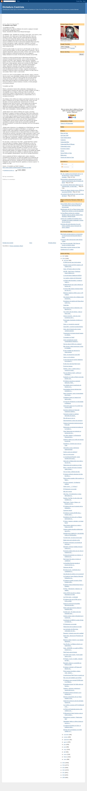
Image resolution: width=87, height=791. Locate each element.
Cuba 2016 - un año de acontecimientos (73, 326)
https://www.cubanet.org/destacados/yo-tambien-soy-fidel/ (17, 167)
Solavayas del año (67, 567)
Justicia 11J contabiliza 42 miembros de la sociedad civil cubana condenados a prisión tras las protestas (72, 220)
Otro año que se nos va (69, 418)
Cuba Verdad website (66, 137)
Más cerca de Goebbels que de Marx (72, 677)
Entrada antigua (52, 242)
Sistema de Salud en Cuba (67, 157)
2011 (63, 772)
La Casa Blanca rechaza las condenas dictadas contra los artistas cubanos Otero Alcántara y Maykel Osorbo (72, 215)
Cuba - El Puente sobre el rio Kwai (71, 269)
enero (65, 759)
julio (65, 744)
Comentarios (66, 167)
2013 (63, 767)
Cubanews (63, 139)
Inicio (30, 242)
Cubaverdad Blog (65, 142)
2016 (63, 258)
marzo (65, 754)
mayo (65, 749)
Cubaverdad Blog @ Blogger (68, 144)
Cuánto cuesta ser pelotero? (70, 452)
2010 (63, 775)
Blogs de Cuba (64, 133)
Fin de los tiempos (67, 366)
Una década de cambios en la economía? (73, 574)
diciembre (66, 260)
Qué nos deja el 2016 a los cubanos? (72, 344)
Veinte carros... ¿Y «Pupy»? (70, 486)
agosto (65, 742)
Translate (72, 48)
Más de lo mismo (67, 491)
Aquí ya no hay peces (68, 454)
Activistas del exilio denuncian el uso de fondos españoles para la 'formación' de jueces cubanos (71, 226)
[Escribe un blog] (20, 170)
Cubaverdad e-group (65, 146)
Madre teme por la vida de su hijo (71, 540)
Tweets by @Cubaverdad (67, 123)
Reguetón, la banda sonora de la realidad (73, 633)
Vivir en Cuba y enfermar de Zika (71, 471)
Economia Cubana (65, 148)
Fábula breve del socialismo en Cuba (72, 465)
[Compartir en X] (21, 170)
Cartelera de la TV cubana (67, 249)
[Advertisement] (43, 17)
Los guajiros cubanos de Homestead (72, 278)
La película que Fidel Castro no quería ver (73, 675)
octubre (66, 737)
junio (65, 747)
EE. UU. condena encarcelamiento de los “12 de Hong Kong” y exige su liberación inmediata (72, 175)
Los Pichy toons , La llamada (70, 597)
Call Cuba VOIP (64, 135)
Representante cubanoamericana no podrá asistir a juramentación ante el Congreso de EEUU (72, 181)
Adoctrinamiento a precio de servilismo (72, 420)
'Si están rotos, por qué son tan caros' (72, 537)
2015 (63, 762)
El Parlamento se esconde (69, 489)
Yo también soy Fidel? (68, 337)
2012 (63, 770)
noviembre (66, 734)
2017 (63, 256)
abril (65, 752)
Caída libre (66, 305)
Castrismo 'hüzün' (67, 510)
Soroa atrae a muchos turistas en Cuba (70, 247)
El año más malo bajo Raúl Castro (71, 363)
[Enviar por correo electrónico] (18, 170)
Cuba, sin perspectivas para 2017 (71, 354)
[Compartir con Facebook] (23, 170)
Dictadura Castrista (13, 7)
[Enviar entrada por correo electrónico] (16, 170)
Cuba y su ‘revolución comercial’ (71, 324)
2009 (63, 777)
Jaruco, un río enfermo (69, 357)
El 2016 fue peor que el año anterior (72, 262)
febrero (65, 757)
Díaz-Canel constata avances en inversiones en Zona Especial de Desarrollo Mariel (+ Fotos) (72, 235)
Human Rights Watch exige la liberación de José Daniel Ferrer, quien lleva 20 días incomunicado (71, 205)
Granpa (62, 150)
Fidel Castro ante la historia (70, 652)
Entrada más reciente (8, 242)
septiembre (66, 739)
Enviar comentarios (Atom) (16, 246)
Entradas (65, 164)
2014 (63, 765)
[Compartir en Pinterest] (25, 170)
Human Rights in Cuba (66, 153)
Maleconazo (64, 155)
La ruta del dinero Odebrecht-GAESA (72, 275)
